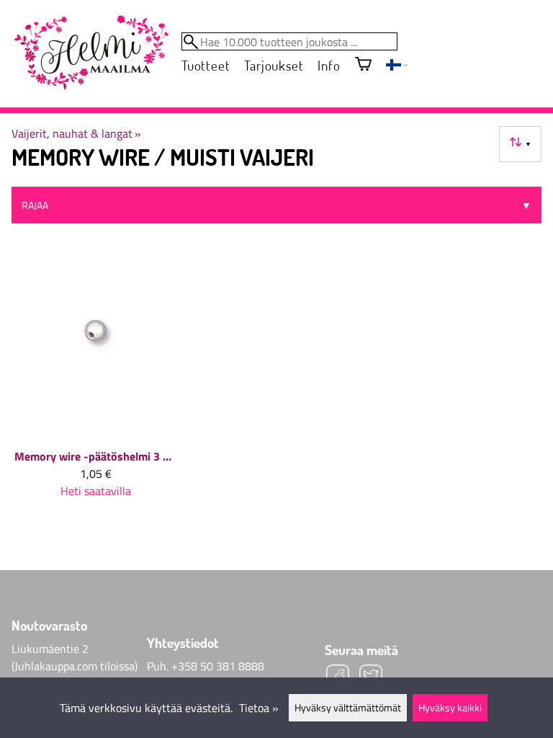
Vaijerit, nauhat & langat (76, 133)
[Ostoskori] (363, 65)
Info (329, 65)
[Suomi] (397, 66)
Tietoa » (259, 707)
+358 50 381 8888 (217, 666)
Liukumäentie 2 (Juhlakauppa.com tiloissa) (75, 657)
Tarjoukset (273, 65)
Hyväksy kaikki (450, 708)
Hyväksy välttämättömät (348, 708)
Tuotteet (205, 65)
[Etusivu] (91, 53)
